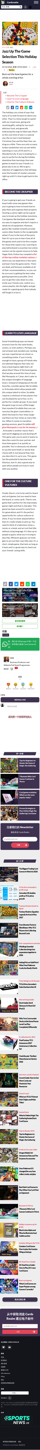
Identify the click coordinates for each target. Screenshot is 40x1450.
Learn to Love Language (18, 98)
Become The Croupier (17, 95)
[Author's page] (11, 668)
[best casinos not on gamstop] (17, 1419)
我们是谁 (4, 1363)
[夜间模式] (25, 7)
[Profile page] (30, 7)
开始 (2, 1357)
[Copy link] (7, 107)
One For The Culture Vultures (20, 102)
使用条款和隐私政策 (7, 1383)
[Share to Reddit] (21, 107)
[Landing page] (3, 2)
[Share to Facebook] (12, 107)
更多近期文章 (20, 1300)
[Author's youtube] (16, 668)
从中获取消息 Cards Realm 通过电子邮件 (20, 1316)
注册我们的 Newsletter (20, 827)
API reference (5, 1373)
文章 (7, 47)
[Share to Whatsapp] (26, 107)
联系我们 (4, 1360)
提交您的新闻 (20, 621)
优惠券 (3, 1367)
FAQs (3, 1376)
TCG (3, 47)
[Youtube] (9, 1347)
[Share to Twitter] (16, 107)
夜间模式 (4, 1398)
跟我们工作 (4, 1370)
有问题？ (20, 626)
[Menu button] (36, 4)
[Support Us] (3, 1347)
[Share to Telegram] (30, 107)
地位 (2, 1380)
